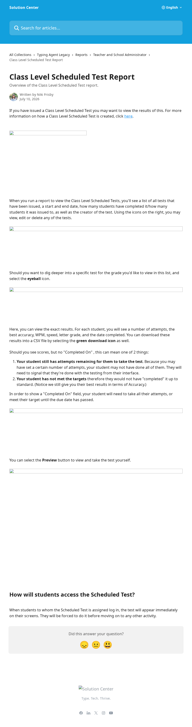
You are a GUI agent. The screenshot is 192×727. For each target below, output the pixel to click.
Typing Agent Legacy (53, 54)
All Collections (20, 54)
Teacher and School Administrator (120, 54)
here (128, 116)
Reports (81, 54)
